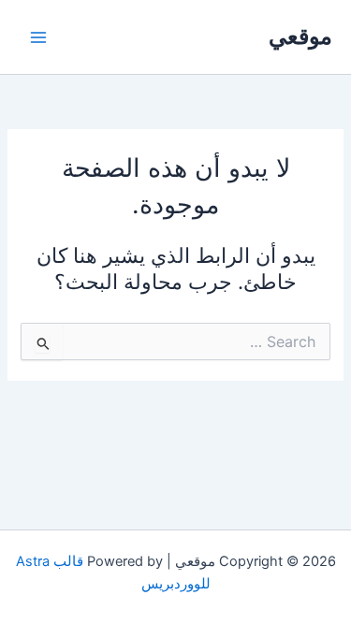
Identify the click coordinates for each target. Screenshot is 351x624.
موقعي (300, 36)
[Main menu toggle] (38, 37)
